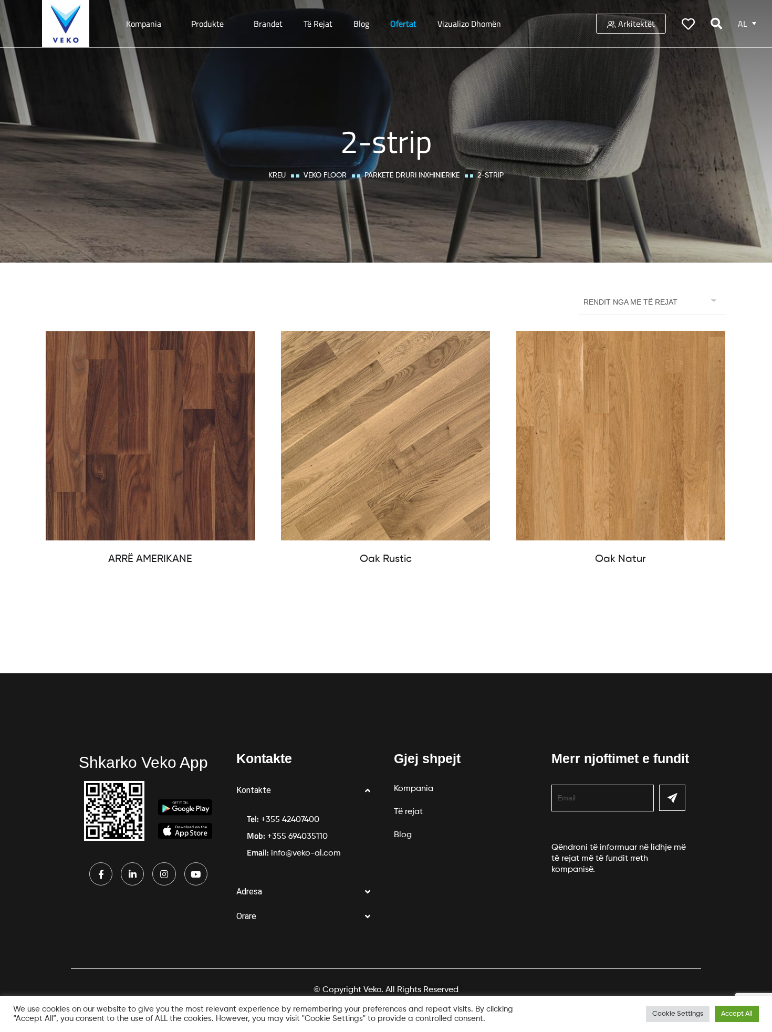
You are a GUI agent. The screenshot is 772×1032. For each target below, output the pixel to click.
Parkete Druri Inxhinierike (412, 175)
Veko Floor (325, 175)
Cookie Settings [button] (677, 1013)
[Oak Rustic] (386, 435)
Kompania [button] (143, 23)
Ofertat (403, 23)
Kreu (277, 175)
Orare (246, 916)
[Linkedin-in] (132, 873)
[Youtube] (195, 873)
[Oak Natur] (621, 435)
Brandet (268, 23)
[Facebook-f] (100, 873)
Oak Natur (620, 559)
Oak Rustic (386, 559)
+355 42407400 (290, 820)
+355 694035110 (297, 836)
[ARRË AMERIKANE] (150, 435)
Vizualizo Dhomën (469, 23)
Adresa (249, 892)
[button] (307, 790)
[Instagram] (163, 873)
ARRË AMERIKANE (150, 559)
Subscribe (672, 798)
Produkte (207, 23)
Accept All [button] (737, 1013)
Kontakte (253, 790)
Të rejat (318, 23)
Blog (361, 23)
